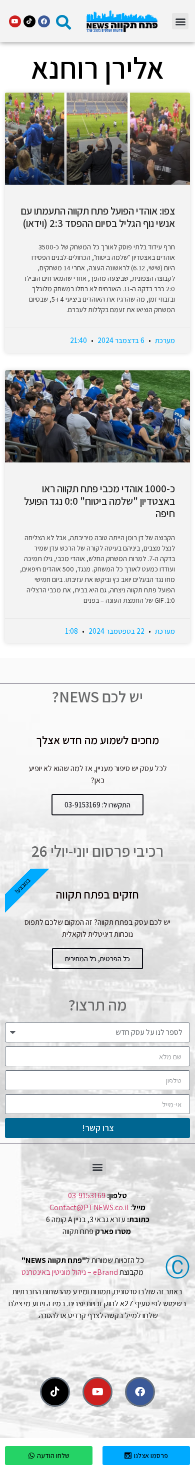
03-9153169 (87, 1195)
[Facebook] (44, 21)
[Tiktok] (30, 21)
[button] (180, 21)
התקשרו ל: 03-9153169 (97, 804)
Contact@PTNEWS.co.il (89, 1207)
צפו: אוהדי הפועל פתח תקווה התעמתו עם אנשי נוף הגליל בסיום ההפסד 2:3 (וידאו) (97, 217)
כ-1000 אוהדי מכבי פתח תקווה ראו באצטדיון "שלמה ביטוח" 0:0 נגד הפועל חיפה (99, 501)
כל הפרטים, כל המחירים (97, 958)
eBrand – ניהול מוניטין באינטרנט (70, 1272)
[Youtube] (15, 21)
